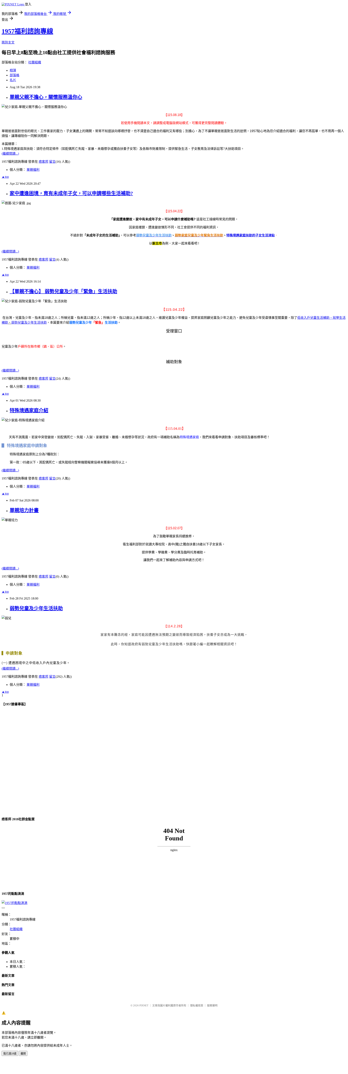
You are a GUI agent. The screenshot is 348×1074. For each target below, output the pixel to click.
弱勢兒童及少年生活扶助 (29, 322)
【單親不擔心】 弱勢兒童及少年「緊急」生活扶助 (63, 291)
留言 (52, 161)
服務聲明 (212, 1005)
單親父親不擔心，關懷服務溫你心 (46, 97)
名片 (13, 80)
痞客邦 (43, 161)
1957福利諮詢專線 (27, 31)
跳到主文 (8, 42)
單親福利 (33, 169)
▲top (5, 176)
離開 (23, 1053)
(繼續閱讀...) (10, 153)
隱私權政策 (196, 1005)
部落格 (14, 75)
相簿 (13, 70)
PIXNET (143, 1005)
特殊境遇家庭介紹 (29, 410)
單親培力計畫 (24, 510)
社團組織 (34, 62)
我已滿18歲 (10, 1053)
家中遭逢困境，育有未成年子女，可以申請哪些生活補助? (71, 193)
